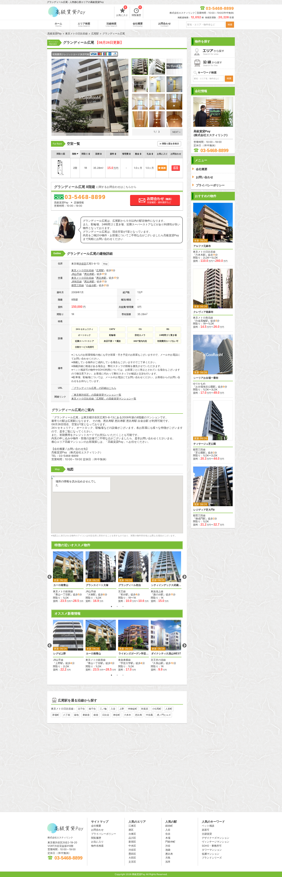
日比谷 (105, 714)
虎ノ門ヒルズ (164, 714)
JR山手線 (76, 273)
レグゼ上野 (59, 653)
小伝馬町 (156, 708)
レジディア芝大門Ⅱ (203, 509)
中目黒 (149, 714)
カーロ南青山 (60, 585)
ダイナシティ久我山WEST (166, 653)
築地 (76, 714)
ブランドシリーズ (212, 857)
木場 (167, 837)
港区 (131, 829)
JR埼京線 (76, 281)
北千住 (81, 708)
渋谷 (167, 845)
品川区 (132, 837)
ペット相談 (208, 825)
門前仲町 (170, 841)
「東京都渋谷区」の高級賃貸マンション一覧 (96, 394)
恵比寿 (138, 714)
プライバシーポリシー (103, 833)
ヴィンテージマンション (215, 841)
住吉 (167, 833)
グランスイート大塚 (97, 585)
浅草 (167, 861)
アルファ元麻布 (202, 246)
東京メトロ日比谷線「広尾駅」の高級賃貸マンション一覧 (103, 398)
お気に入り (122, 12)
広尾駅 (100, 270)
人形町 (168, 708)
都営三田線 (77, 285)
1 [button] (111, 606)
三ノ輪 (103, 708)
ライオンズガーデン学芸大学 (133, 653)
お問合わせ (164, 24)
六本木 (127, 714)
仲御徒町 (132, 708)
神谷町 (116, 714)
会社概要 (138, 24)
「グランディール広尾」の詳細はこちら (93, 387)
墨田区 (132, 853)
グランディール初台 (130, 585)
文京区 (132, 861)
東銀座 (86, 714)
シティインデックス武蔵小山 (166, 585)
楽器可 (205, 829)
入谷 (113, 708)
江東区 (132, 825)
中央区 (132, 845)
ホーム (58, 24)
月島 (167, 857)
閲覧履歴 (136, 12)
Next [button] (184, 577)
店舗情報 (79, 202)
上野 (121, 708)
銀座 (96, 714)
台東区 (132, 833)
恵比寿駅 (89, 273)
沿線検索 (111, 24)
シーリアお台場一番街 (205, 377)
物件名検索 (97, 845)
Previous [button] (49, 577)
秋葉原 (144, 708)
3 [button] (123, 606)
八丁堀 (66, 714)
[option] (68, 577)
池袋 (167, 849)
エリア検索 (84, 24)
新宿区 (132, 841)
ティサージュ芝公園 (204, 443)
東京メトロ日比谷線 (82, 270)
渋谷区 (82, 263)
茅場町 (55, 714)
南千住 (92, 708)
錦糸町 (169, 825)
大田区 (132, 857)
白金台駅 (91, 285)
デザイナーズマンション (215, 837)
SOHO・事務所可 (212, 845)
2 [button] (117, 606)
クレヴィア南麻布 (203, 311)
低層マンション (210, 853)
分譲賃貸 (207, 833)
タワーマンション (212, 849)
